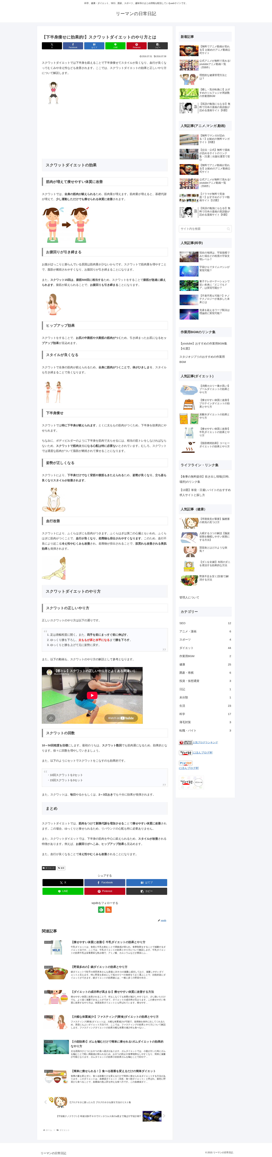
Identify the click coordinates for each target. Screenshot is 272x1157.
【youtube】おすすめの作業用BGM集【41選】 (203, 346)
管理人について (189, 597)
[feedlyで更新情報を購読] (101, 909)
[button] (158, 45)
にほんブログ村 (202, 752)
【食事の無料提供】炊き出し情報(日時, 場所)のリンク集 (204, 479)
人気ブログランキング (205, 742)
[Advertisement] (105, 131)
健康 (62, 868)
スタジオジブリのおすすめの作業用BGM (202, 359)
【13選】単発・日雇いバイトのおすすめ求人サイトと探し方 (205, 492)
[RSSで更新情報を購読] (108, 909)
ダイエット (50, 868)
